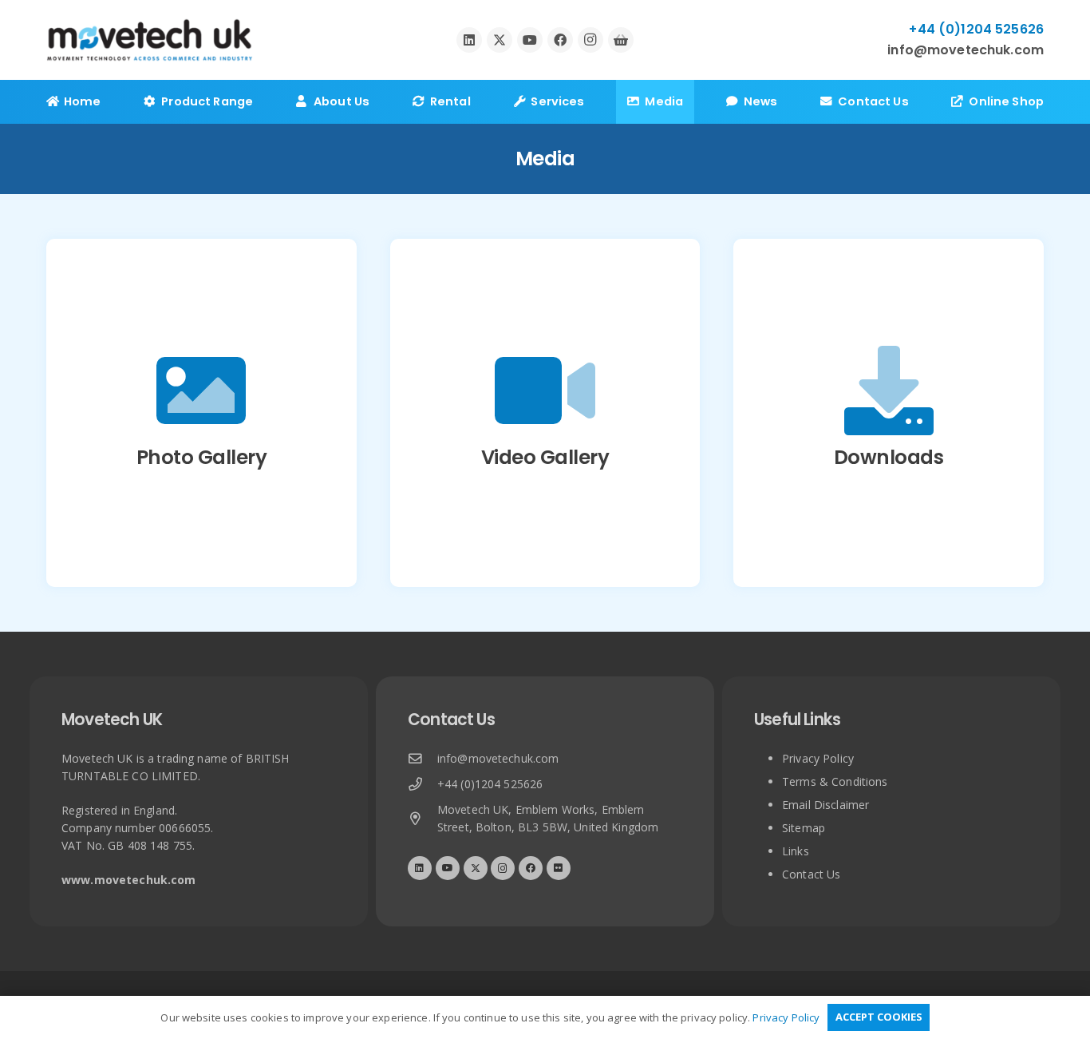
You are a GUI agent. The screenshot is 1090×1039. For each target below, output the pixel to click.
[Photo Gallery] (201, 390)
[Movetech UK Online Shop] (621, 40)
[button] (263, 102)
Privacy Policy (818, 758)
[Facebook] (560, 40)
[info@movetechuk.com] (422, 759)
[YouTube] (530, 40)
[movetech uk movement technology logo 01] (149, 40)
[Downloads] (889, 390)
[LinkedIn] (469, 40)
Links (795, 851)
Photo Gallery (201, 457)
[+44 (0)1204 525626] (422, 784)
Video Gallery (545, 457)
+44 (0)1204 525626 (490, 783)
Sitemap (803, 827)
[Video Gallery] (545, 390)
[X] (499, 40)
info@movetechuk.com (498, 758)
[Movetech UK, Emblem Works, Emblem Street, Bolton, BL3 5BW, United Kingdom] (422, 819)
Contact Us (811, 874)
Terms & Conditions (835, 781)
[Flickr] (559, 868)
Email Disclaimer (825, 804)
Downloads (889, 457)
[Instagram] (590, 40)
